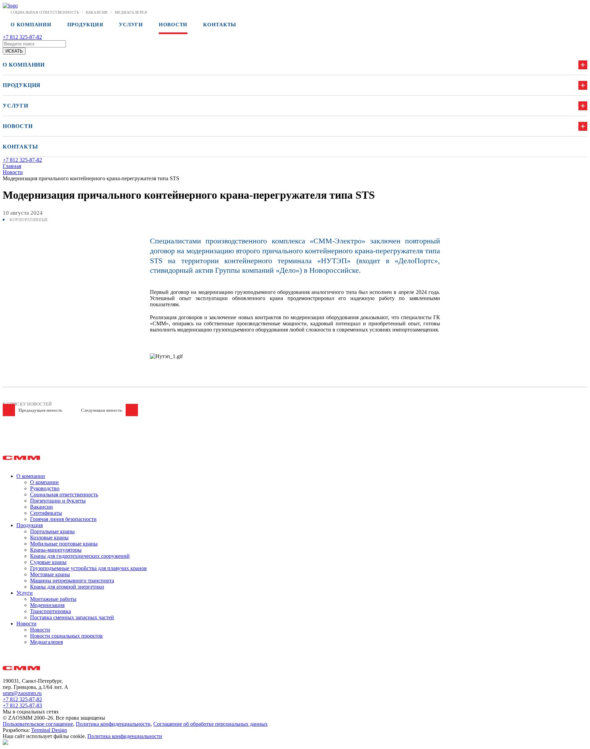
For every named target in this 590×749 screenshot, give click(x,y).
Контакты (219, 24)
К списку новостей (27, 404)
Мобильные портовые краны (64, 544)
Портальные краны (52, 531)
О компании (31, 24)
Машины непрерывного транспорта (72, 580)
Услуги (131, 24)
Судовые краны (48, 562)
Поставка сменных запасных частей (72, 617)
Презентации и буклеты (58, 501)
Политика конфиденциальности (113, 724)
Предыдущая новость (40, 410)
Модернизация (47, 605)
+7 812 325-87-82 (22, 37)
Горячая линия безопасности (63, 519)
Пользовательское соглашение (38, 724)
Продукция (85, 24)
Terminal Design (49, 730)
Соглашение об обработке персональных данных (210, 724)
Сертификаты (46, 513)
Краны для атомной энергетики (67, 587)
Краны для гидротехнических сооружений (80, 556)
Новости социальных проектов (66, 636)
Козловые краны (49, 537)
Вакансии (97, 12)
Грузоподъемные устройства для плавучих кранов (88, 568)
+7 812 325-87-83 (22, 705)
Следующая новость (101, 410)
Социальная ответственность (45, 12)
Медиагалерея (131, 12)
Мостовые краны (50, 574)
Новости (173, 24)
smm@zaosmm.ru (22, 693)
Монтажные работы (53, 599)
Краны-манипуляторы (56, 550)
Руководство (44, 488)
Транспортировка (50, 611)
